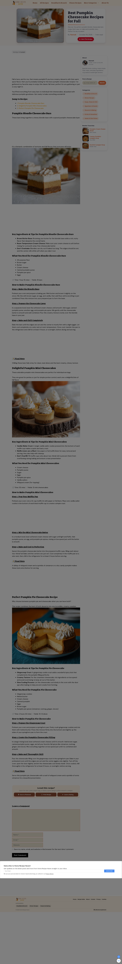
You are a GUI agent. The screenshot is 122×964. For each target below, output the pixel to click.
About (88, 899)
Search (102, 83)
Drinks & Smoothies (91, 114)
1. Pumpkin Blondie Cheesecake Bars (30, 103)
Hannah (73, 35)
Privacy (98, 899)
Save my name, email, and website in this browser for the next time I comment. (44, 849)
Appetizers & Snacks (91, 106)
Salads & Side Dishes (91, 118)
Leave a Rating (68, 794)
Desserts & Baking (90, 110)
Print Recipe (47, 794)
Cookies (104, 899)
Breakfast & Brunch (59, 3)
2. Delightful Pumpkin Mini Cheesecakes (32, 106)
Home (35, 3)
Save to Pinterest (25, 794)
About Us (105, 3)
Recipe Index (81, 899)
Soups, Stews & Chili (91, 102)
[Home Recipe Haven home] (21, 899)
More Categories (90, 3)
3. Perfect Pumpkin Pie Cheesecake (30, 108)
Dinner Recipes (75, 3)
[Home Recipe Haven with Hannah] (19, 3)
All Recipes (44, 3)
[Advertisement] (46, 65)
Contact (93, 899)
